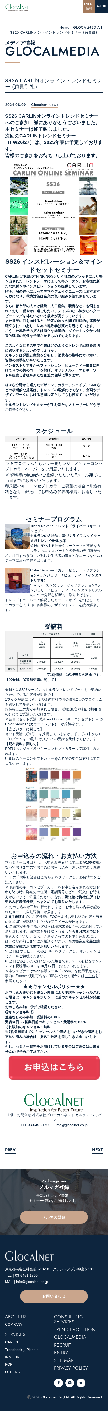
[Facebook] (58, 1383)
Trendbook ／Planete (22, 1350)
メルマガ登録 (54, 1217)
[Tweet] (81, 1383)
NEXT (97, 1150)
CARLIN (11, 1342)
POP (8, 1364)
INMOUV (12, 1357)
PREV (10, 1150)
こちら (90, 976)
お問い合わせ (54, 1296)
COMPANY (13, 1324)
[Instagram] (70, 1383)
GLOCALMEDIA (86, 27)
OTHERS (12, 1372)
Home (64, 27)
